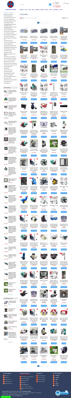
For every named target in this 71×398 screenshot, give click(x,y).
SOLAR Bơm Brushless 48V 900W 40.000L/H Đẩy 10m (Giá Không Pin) (54, 188)
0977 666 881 (23, 378)
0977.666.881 (57, 5)
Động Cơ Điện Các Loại (8, 50)
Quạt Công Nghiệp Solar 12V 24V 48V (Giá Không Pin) (64, 281)
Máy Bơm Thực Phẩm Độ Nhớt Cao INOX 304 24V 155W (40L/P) (54, 319)
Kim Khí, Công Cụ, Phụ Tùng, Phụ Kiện (10, 63)
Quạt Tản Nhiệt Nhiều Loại (8, 44)
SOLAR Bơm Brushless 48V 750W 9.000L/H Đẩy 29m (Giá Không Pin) (24, 206)
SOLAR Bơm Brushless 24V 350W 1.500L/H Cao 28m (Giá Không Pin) (12, 99)
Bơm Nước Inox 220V (7, 78)
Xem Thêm (10, 294)
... (44, 22)
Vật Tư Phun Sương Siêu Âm (9, 19)
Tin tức (26, 9)
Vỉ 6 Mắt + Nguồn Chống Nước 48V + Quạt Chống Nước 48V (12, 315)
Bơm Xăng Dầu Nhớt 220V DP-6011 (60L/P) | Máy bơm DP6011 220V (24, 338)
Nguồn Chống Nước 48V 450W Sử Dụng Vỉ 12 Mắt (12, 180)
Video (33, 9)
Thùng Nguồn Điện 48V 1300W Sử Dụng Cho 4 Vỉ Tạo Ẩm (34, 300)
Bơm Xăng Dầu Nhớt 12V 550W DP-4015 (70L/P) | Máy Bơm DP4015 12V (54, 263)
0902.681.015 (57, 6)
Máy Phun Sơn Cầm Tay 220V (9, 61)
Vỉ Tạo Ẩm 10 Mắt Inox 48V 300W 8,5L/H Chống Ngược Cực (12, 91)
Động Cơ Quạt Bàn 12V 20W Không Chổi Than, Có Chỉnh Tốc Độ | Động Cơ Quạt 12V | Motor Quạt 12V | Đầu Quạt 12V (12, 335)
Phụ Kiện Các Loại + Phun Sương (9, 56)
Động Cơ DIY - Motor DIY (8, 52)
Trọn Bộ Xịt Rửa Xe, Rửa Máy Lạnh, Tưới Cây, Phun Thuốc (10, 25)
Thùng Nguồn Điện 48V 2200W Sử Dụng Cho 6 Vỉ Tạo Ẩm (44, 131)
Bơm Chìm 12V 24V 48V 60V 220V (10, 42)
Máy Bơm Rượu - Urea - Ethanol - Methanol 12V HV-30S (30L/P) (54, 244)
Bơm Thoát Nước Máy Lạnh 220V (9, 76)
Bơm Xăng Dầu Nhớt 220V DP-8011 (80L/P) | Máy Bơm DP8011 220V (64, 150)
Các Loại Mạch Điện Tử (8, 81)
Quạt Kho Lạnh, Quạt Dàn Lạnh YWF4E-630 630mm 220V (44, 169)
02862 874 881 (23, 382)
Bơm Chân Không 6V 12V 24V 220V (10, 58)
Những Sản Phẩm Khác (8, 66)
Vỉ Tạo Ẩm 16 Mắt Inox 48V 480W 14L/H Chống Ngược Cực (12, 255)
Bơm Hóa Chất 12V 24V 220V (9, 36)
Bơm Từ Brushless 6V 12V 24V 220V (10, 34)
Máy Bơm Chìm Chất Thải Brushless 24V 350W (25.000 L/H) (24, 263)
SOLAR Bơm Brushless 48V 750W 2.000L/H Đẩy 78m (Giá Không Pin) (54, 225)
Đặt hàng (37, 9)
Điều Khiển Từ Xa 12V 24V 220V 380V (10, 79)
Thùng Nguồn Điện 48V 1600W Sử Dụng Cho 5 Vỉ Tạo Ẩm (64, 225)
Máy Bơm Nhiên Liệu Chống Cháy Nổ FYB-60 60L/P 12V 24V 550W (44, 112)
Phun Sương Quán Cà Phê (8, 22)
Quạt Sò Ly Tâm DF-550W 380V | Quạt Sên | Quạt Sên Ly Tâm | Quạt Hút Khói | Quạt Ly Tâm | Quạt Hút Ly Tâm (64, 358)
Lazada (46, 9)
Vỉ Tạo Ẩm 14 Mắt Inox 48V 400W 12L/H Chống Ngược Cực (12, 248)
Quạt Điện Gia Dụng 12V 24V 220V (10, 45)
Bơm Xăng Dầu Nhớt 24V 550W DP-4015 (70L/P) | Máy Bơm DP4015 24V (44, 263)
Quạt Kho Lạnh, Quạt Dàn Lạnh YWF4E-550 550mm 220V (64, 206)
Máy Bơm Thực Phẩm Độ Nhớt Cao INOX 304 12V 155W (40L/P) (64, 319)
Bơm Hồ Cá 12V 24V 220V (8, 74)
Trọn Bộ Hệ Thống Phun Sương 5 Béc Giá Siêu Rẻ (12, 302)
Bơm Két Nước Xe (7, 83)
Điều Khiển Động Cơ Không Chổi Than (10, 47)
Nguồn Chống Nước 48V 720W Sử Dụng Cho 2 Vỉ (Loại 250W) (12, 107)
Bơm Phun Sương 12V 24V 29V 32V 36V (10, 39)
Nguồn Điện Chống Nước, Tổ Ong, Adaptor (9, 55)
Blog (30, 9)
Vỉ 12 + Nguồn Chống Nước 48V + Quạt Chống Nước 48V (44, 300)
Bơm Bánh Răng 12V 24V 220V (9, 73)
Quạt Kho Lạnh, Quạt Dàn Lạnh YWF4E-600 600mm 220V (44, 188)
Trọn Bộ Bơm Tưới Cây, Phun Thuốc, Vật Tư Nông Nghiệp (10, 28)
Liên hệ (60, 9)
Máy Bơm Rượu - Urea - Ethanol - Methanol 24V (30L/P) (44, 244)
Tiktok (50, 9)
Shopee (42, 9)
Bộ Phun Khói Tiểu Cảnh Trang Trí (9, 17)
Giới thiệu (21, 9)
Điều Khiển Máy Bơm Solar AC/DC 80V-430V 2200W (64, 169)
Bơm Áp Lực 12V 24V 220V (8, 29)
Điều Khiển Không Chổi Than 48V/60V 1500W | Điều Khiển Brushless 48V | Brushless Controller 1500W (12, 140)
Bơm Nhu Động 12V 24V (8, 40)
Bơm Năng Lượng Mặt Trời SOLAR (10, 20)
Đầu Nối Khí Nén (6, 68)
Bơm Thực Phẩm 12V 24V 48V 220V (10, 31)
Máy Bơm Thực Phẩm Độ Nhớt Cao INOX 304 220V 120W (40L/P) (44, 319)
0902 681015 (23, 380)
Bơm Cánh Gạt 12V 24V (8, 71)
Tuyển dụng (55, 9)
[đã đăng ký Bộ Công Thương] (62, 393)
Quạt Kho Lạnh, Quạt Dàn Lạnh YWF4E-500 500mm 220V (24, 357)
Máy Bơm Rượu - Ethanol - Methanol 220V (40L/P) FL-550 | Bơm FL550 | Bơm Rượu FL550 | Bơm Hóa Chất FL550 (34, 264)
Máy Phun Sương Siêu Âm (8, 14)
